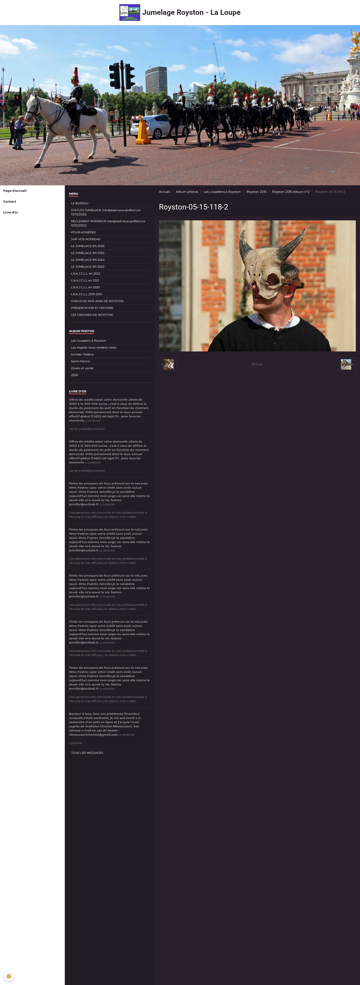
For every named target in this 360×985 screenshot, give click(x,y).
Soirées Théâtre (82, 354)
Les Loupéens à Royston (222, 192)
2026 (74, 375)
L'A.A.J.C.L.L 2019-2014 (86, 294)
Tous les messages (87, 753)
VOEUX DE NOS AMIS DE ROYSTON (97, 301)
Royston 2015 (256, 192)
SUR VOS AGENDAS (85, 239)
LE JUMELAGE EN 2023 (87, 267)
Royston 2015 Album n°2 (291, 192)
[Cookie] (9, 976)
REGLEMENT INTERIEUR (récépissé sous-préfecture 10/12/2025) (108, 223)
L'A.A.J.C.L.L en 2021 (85, 280)
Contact (9, 201)
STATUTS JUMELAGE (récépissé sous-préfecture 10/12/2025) (105, 212)
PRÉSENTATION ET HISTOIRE (92, 308)
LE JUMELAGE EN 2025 (87, 253)
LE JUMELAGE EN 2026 (88, 246)
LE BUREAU (79, 203)
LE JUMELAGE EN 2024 (88, 260)
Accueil (164, 192)
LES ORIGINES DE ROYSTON (92, 315)
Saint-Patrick (80, 361)
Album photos (187, 192)
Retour (257, 364)
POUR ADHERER (83, 232)
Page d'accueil (15, 191)
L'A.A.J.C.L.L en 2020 (85, 287)
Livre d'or (10, 212)
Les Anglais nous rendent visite (93, 347)
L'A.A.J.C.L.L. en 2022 (85, 273)
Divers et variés (82, 368)
